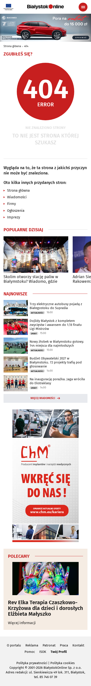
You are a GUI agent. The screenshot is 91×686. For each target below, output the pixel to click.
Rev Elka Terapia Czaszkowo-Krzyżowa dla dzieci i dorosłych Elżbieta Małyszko (45, 608)
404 (26, 46)
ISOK (42, 652)
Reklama (31, 645)
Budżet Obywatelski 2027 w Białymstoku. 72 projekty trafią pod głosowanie (56, 362)
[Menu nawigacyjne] (83, 7)
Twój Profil (59, 652)
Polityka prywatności (31, 663)
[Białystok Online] (45, 6)
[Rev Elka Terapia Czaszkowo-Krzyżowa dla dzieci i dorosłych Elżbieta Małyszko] (45, 578)
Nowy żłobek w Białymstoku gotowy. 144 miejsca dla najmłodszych (57, 344)
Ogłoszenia (16, 210)
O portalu (14, 645)
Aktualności (37, 313)
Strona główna (12, 46)
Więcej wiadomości (42, 398)
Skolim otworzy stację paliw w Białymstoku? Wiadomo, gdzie (31, 279)
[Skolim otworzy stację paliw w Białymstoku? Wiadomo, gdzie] (36, 254)
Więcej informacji (22, 623)
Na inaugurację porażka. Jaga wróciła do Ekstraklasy (57, 381)
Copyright (16, 668)
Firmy (11, 204)
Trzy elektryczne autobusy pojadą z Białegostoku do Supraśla (56, 306)
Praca (64, 645)
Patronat (49, 645)
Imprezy (13, 217)
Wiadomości (17, 197)
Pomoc (30, 652)
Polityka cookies (62, 663)
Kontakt (78, 645)
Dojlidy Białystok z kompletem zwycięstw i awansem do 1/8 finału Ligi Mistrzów (56, 325)
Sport (34, 333)
